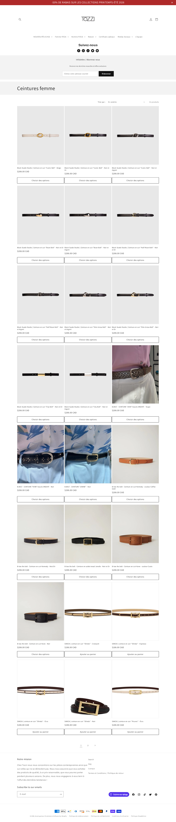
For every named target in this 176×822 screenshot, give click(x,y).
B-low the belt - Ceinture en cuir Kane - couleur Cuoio (132, 566)
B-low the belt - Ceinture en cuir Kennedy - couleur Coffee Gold (134, 488)
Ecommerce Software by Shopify (56, 816)
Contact (91, 768)
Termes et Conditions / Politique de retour (106, 773)
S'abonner (106, 74)
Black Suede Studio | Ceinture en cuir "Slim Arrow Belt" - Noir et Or (135, 328)
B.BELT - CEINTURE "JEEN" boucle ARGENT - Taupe (131, 407)
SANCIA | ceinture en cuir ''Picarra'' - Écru (127, 721)
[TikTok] (88, 50)
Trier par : (101, 102)
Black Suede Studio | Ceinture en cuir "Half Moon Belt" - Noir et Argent (40, 328)
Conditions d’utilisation (120, 816)
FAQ (89, 764)
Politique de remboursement (78, 816)
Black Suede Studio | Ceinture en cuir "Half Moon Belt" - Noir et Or (135, 248)
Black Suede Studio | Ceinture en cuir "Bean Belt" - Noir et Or (40, 247)
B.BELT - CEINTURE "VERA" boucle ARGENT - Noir (35, 487)
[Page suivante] (95, 745)
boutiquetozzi (40, 816)
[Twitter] (92, 50)
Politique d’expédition (138, 816)
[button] (172, 3)
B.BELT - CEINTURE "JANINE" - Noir (78, 487)
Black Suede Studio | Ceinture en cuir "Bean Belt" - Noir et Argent (86, 248)
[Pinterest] (97, 50)
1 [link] (81, 745)
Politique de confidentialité (100, 816)
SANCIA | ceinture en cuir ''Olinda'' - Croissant (82, 644)
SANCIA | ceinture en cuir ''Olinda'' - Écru (32, 721)
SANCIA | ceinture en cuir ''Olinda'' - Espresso (129, 644)
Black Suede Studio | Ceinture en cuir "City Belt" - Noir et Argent (86, 408)
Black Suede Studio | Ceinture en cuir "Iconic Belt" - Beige (39, 168)
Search (91, 759)
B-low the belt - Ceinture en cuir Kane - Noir (33, 644)
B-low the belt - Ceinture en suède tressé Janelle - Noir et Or (87, 566)
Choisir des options (40, 180)
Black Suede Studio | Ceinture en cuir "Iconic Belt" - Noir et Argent (134, 169)
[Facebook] (78, 50)
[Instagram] (83, 50)
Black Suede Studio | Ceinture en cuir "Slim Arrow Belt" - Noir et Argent (88, 328)
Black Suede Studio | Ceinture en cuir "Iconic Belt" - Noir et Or (87, 169)
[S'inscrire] (60, 794)
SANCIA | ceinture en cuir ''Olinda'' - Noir (80, 721)
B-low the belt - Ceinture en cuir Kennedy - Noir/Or (36, 566)
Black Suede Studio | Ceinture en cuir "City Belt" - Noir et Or (39, 407)
